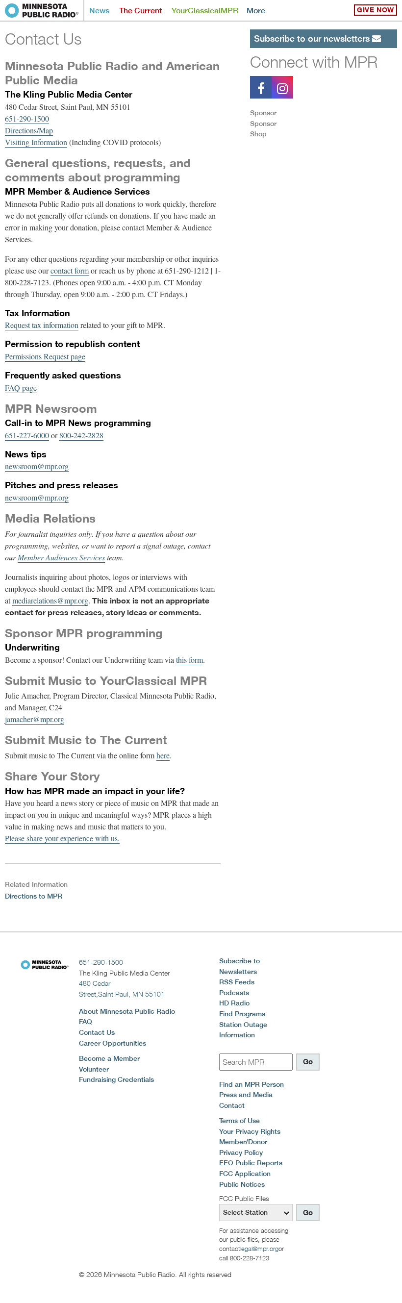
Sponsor (263, 113)
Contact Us (97, 1032)
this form (189, 659)
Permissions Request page (45, 356)
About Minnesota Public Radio (127, 1011)
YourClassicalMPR (205, 10)
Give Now (375, 9)
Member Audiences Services (61, 557)
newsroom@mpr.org (37, 466)
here (163, 755)
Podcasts (234, 993)
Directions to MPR (33, 896)
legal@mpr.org (259, 1249)
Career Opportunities (112, 1043)
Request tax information (41, 325)
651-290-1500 (27, 118)
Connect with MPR (313, 61)
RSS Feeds (236, 982)
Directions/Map (29, 130)
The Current (140, 10)
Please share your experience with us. (62, 838)
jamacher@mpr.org (34, 719)
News (99, 10)
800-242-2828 (81, 435)
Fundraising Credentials (116, 1079)
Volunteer (94, 1069)
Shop (258, 134)
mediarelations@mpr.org (50, 600)
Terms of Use (239, 1121)
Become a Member (109, 1058)
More (256, 10)
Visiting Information (36, 142)
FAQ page (21, 387)
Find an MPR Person (251, 1084)
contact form (69, 270)
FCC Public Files (244, 1198)
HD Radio (234, 1003)
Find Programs (242, 1014)
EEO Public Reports (250, 1163)
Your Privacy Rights (249, 1131)
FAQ (85, 1022)
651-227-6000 (27, 435)
